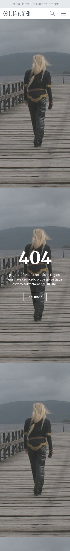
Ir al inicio (35, 297)
